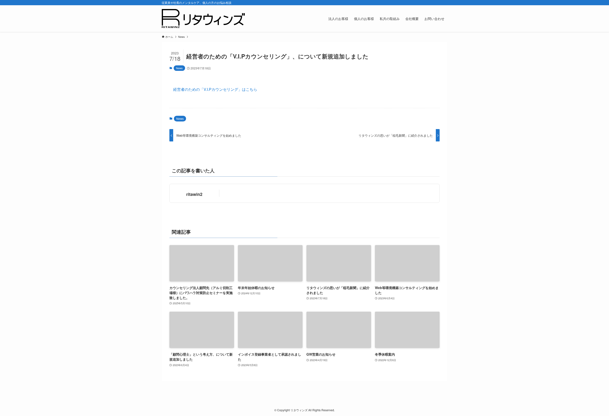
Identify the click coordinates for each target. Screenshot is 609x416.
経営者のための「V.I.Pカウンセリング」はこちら (215, 89)
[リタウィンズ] (203, 18)
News (179, 68)
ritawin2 (194, 194)
